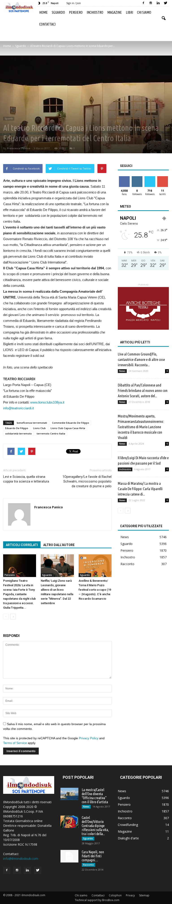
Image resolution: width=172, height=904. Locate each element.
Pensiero (76, 12)
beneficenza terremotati (32, 422)
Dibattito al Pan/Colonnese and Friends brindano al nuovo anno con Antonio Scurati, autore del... (143, 390)
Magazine (114, 12)
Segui (137, 178)
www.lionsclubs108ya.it (47, 402)
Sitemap (144, 895)
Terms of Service (15, 743)
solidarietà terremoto (18, 433)
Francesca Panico (18, 148)
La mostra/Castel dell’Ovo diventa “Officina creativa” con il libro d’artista (95, 796)
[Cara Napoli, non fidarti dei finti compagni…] (69, 856)
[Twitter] (165, 3)
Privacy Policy (88, 738)
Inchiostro (95, 12)
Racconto (127, 564)
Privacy (130, 895)
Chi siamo (144, 12)
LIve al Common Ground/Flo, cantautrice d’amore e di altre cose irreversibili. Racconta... (141, 359)
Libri (129, 12)
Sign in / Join (73, 3)
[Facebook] (143, 3)
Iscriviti (162, 178)
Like (124, 178)
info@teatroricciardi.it (18, 408)
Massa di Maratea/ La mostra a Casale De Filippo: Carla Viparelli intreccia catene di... (140, 488)
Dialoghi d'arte (128, 838)
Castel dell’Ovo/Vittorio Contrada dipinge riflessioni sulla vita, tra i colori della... (95, 826)
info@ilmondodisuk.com (20, 858)
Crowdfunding (128, 825)
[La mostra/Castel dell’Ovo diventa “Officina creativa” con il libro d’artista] (69, 794)
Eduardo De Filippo (16, 428)
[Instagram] (150, 3)
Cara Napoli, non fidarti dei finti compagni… (93, 856)
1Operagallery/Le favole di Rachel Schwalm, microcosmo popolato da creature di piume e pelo (87, 481)
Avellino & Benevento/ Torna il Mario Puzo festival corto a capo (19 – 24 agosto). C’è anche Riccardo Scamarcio (95, 589)
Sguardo (58, 12)
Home (43, 12)
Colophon (115, 895)
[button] (163, 18)
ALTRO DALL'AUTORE (59, 545)
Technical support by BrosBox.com (97, 900)
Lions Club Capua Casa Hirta (68, 428)
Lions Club (39, 428)
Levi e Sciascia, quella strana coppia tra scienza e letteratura (26, 479)
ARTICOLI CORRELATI (22, 545)
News (122, 371)
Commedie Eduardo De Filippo (70, 422)
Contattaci (47, 24)
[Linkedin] (158, 3)
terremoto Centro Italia (51, 433)
